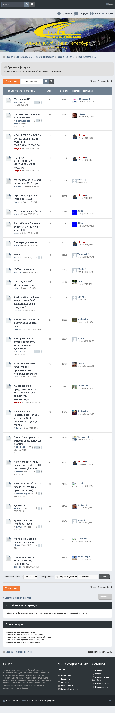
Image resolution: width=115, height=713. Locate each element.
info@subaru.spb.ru (69, 689)
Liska (16, 288)
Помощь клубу (102, 687)
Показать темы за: (14, 576)
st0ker (16, 214)
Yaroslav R (82, 254)
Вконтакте (66, 675)
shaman (17, 102)
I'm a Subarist (67, 686)
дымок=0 (19, 505)
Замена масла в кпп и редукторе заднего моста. (26, 323)
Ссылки (109, 13)
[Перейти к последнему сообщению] (90, 99)
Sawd (18, 352)
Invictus (81, 114)
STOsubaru (82, 99)
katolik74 (82, 385)
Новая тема (13, 81)
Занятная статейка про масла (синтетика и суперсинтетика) (27, 487)
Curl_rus (17, 310)
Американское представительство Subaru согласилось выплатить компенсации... (25, 392)
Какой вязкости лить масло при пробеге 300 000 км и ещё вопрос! (27, 465)
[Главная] (57, 36)
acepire (81, 483)
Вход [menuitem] (111, 4)
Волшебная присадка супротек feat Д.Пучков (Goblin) (28, 440)
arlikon (17, 508)
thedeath (81, 411)
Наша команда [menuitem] (13, 700)
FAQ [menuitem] (97, 13)
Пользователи (102, 683)
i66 (78, 281)
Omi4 (79, 338)
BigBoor (81, 505)
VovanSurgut (22, 493)
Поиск (26, 4)
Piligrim (17, 148)
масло (17, 254)
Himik (19, 472)
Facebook (65, 679)
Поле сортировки (46, 576)
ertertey (17, 186)
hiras (16, 545)
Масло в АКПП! (22, 99)
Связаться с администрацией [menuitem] (40, 700)
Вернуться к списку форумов (18, 598)
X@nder (17, 272)
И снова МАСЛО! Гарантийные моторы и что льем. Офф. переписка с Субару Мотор (27, 418)
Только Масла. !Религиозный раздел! (27, 90)
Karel (16, 257)
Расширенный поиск (32, 4)
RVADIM (20, 527)
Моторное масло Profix (27, 211)
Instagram (65, 682)
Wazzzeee (82, 437)
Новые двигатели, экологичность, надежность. (24, 560)
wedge (80, 520)
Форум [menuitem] (84, 13)
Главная (67, 13)
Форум (98, 674)
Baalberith (82, 319)
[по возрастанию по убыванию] (88, 576)
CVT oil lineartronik (25, 269)
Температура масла (25, 242)
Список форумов (24, 652)
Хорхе (17, 202)
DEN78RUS (19, 329)
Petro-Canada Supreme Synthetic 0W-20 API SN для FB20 (27, 226)
